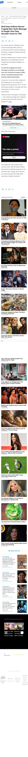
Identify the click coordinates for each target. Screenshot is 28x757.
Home (2, 16)
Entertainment (5, 556)
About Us (17, 678)
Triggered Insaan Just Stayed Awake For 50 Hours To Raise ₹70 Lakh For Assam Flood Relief (8, 591)
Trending (10, 2)
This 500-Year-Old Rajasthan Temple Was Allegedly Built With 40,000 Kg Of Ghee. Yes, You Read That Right (9, 561)
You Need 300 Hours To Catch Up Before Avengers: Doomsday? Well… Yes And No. (9, 606)
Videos (20, 2)
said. (10, 101)
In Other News (5, 572)
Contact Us (17, 680)
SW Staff (3, 37)
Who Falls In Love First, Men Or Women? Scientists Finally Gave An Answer (8, 576)
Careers (18, 681)
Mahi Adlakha (5, 566)
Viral (7, 16)
